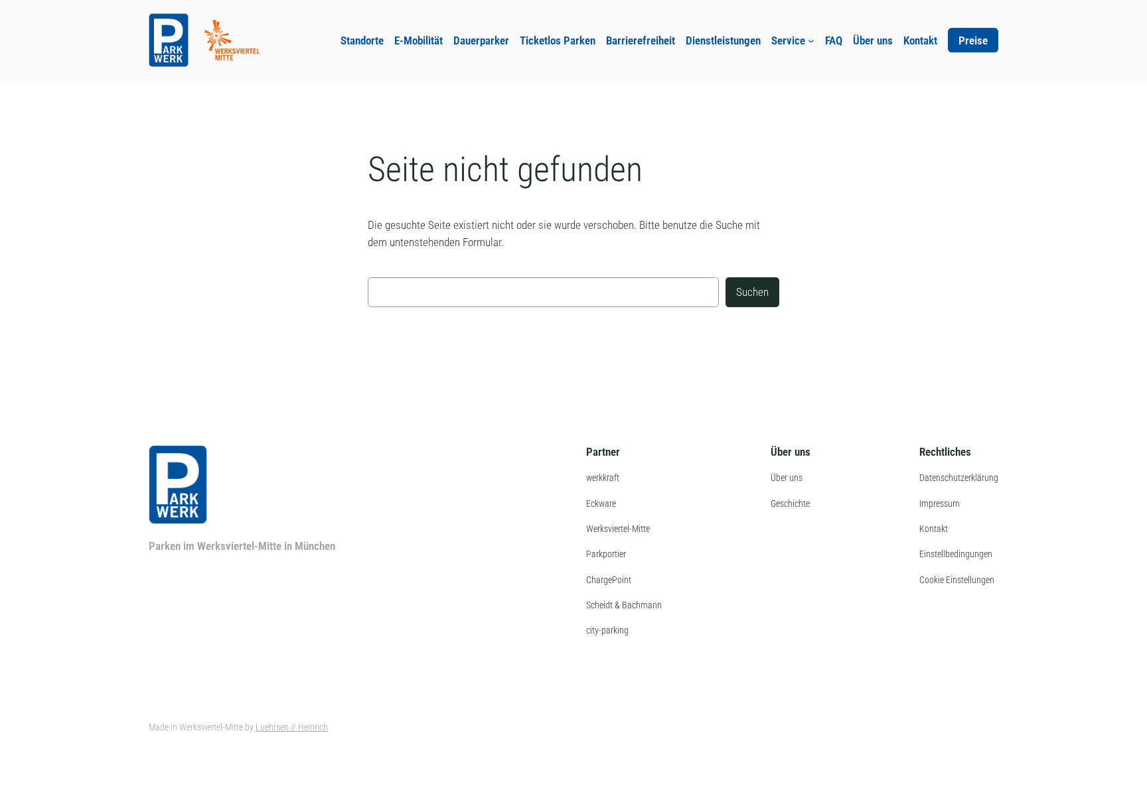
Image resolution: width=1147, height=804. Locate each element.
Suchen (752, 292)
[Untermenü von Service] (811, 40)
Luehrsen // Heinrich (292, 727)
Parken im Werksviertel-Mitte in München (242, 546)
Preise (973, 40)
